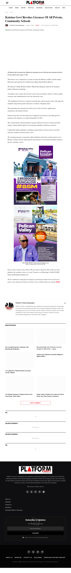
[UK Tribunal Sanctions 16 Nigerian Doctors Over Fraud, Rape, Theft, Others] (19, 422)
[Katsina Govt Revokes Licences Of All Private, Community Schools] (35, 48)
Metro (23, 7)
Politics (31, 7)
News (17, 7)
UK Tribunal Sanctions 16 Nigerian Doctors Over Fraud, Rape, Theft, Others (19, 434)
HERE (58, 282)
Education (48, 7)
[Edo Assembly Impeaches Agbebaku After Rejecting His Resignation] (19, 375)
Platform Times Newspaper (17, 25)
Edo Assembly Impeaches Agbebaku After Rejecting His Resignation (17, 386)
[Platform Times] (35, 3)
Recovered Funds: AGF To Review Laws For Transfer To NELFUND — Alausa (49, 386)
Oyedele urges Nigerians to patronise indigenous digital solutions (50, 394)
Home (11, 7)
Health (57, 7)
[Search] (64, 3)
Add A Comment (35, 441)
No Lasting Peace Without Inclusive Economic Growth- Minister (18, 410)
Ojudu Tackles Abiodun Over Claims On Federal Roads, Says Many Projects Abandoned (50, 434)
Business (39, 7)
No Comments (46, 25)
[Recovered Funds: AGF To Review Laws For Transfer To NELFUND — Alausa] (51, 375)
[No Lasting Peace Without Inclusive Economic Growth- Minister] (19, 399)
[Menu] (7, 3)
